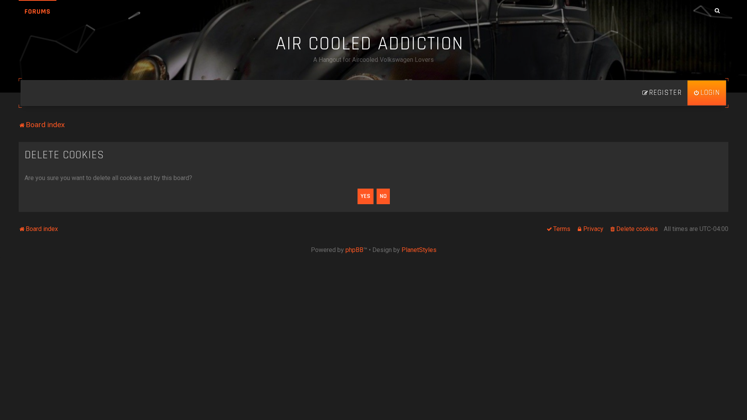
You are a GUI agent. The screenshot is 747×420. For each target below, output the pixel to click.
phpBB (354, 250)
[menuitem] (706, 92)
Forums (38, 11)
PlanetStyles (419, 250)
